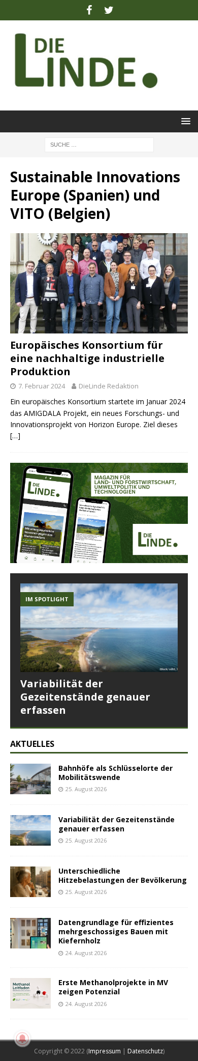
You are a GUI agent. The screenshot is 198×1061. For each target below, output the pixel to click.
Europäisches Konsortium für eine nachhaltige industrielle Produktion (87, 358)
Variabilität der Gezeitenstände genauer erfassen (85, 697)
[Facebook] (89, 10)
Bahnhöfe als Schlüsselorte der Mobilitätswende (115, 772)
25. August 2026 (86, 789)
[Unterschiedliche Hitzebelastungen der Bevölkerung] (30, 882)
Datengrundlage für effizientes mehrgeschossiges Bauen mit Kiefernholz (116, 931)
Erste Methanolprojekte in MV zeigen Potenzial (113, 987)
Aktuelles (32, 743)
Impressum (104, 1051)
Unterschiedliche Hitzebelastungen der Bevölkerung (122, 875)
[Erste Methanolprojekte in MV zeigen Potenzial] (30, 993)
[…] (15, 435)
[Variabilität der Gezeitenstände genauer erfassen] (99, 627)
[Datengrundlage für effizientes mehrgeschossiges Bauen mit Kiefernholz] (30, 933)
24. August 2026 (86, 953)
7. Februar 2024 (41, 385)
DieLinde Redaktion (109, 385)
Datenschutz (145, 1051)
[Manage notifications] (22, 1038)
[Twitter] (109, 10)
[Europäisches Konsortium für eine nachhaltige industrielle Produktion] (99, 283)
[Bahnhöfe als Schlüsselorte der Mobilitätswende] (30, 779)
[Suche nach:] (99, 144)
